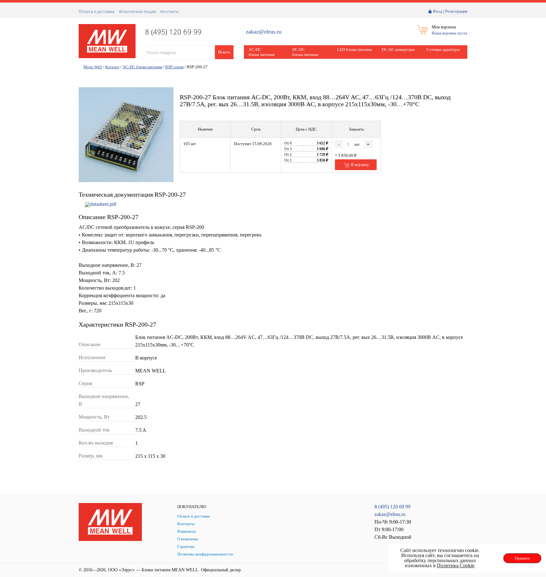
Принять (522, 558)
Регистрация (456, 11)
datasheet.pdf (103, 204)
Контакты (170, 11)
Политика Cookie (455, 565)
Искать (224, 52)
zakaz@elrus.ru (264, 32)
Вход (437, 11)
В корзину (359, 164)
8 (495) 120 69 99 (392, 506)
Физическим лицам (137, 11)
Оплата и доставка (96, 11)
